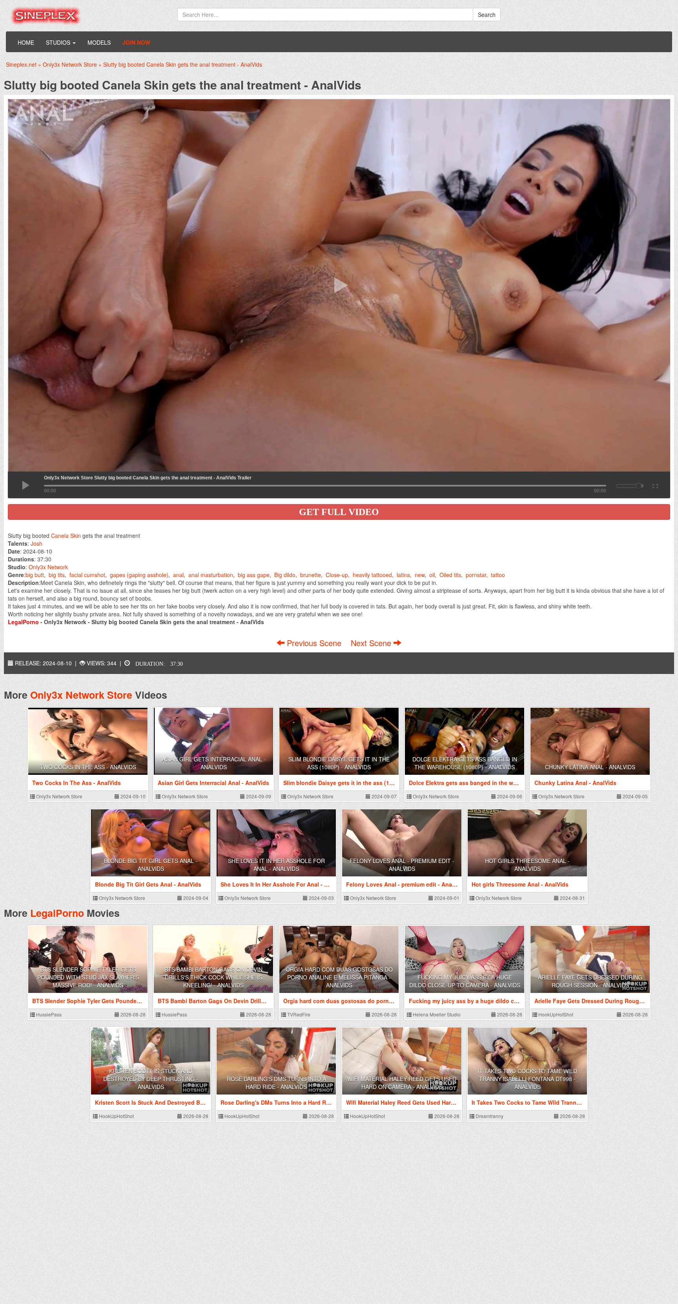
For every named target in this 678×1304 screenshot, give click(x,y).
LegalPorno (57, 913)
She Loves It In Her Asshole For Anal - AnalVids (276, 864)
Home (26, 42)
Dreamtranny (488, 1116)
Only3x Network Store (81, 695)
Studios (59, 42)
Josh (36, 543)
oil (432, 575)
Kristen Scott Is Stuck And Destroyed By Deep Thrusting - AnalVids (150, 1079)
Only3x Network (48, 567)
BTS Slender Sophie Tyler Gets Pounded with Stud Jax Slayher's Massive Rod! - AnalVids (88, 977)
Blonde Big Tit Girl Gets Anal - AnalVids (150, 864)
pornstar (476, 575)
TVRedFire (298, 1014)
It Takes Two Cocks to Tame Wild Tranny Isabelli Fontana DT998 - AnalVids (527, 1079)
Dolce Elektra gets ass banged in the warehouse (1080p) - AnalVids (464, 763)
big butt (35, 575)
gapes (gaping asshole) (139, 575)
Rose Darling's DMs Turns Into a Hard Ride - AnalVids (276, 1083)
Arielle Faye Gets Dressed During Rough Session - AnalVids (590, 981)
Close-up (337, 575)
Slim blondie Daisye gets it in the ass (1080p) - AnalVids (339, 763)
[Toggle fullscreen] (654, 485)
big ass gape (254, 575)
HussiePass (48, 1014)
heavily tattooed (372, 575)
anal (178, 575)
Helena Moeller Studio (436, 1014)
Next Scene (372, 642)
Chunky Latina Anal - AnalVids (590, 767)
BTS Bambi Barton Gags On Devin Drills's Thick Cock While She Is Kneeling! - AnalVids (213, 977)
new (420, 575)
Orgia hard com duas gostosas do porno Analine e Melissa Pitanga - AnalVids (339, 977)
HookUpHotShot (555, 1014)
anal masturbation (210, 575)
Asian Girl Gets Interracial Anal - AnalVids (214, 763)
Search (487, 14)
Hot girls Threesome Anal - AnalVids (527, 864)
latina (403, 575)
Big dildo (284, 575)
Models (99, 42)
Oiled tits (450, 575)
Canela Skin (66, 535)
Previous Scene (314, 642)
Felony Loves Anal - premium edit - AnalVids (402, 864)
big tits (57, 575)
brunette (310, 575)
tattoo (498, 575)
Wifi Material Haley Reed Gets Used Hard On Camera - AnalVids (401, 1083)
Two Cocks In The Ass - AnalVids (88, 767)
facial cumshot (87, 575)
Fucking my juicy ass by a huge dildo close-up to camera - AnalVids (464, 981)
